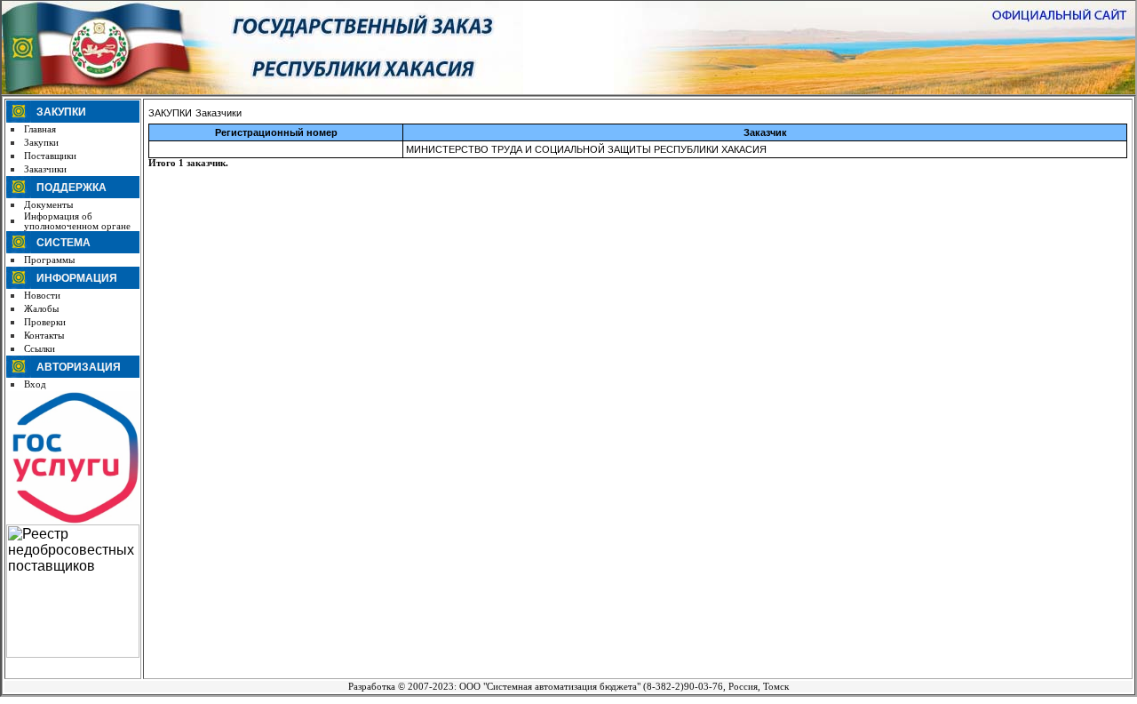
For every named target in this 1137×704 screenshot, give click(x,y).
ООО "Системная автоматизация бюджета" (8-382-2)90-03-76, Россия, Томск (624, 687)
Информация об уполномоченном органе (77, 221)
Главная (40, 129)
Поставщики (50, 156)
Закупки (41, 143)
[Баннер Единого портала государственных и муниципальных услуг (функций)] (72, 521)
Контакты (44, 335)
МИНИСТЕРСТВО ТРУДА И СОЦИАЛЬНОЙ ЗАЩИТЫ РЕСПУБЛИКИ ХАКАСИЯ (586, 149)
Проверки (45, 322)
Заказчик (765, 132)
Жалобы (41, 309)
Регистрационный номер (276, 132)
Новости (42, 295)
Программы (49, 260)
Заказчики (45, 169)
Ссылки (39, 349)
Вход (35, 384)
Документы (48, 205)
